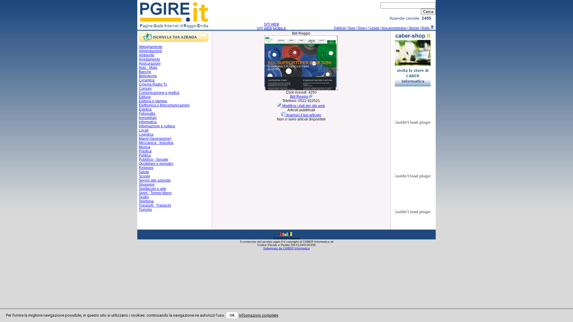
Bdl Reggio (299, 97)
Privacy (362, 27)
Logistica (146, 134)
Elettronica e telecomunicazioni (164, 105)
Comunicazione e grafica (159, 93)
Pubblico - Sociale (153, 159)
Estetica (145, 109)
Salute (144, 172)
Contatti (374, 27)
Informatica (148, 122)
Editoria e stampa (153, 101)
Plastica (145, 151)
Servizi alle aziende (155, 180)
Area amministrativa (394, 27)
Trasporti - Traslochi (155, 205)
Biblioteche (148, 76)
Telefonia (146, 201)
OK (232, 315)
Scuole (144, 176)
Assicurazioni (150, 63)
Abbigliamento (150, 47)
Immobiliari (148, 118)
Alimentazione (150, 51)
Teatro (144, 197)
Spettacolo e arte (152, 189)
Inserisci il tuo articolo (303, 115)
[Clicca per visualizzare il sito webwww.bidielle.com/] (301, 89)
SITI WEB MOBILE (271, 29)
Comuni (145, 88)
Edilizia (145, 97)
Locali (144, 130)
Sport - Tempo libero (155, 193)
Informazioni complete (258, 315)
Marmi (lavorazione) (155, 139)
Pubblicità (340, 27)
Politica (145, 155)
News (351, 27)
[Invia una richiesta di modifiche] (279, 106)
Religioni (146, 168)
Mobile (425, 27)
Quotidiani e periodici (156, 164)
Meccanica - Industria (156, 143)
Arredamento (149, 59)
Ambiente (146, 55)
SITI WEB (271, 24)
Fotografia (147, 114)
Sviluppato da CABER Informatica (286, 248)
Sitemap (414, 27)
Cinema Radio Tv (153, 84)
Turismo (145, 210)
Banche (145, 72)
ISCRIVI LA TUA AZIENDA (175, 37)
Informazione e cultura (157, 126)
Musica (144, 147)
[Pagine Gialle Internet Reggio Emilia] (174, 28)
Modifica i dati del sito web (303, 106)
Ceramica (147, 80)
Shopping (147, 184)
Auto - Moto (148, 68)
